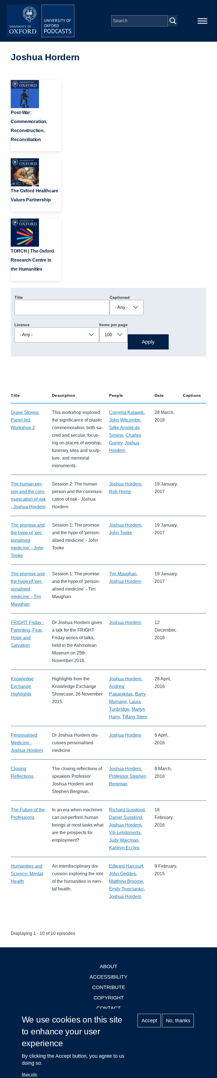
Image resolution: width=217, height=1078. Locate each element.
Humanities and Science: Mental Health (27, 874)
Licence (22, 324)
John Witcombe (124, 420)
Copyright (109, 998)
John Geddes (122, 873)
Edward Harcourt (126, 866)
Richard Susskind (127, 809)
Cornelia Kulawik (126, 412)
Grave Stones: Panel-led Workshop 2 (25, 420)
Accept (149, 1020)
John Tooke (120, 532)
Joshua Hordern (125, 484)
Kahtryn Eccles (124, 847)
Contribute (108, 987)
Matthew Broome (126, 881)
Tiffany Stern (134, 716)
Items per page (113, 324)
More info (29, 1074)
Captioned (120, 297)
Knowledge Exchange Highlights (22, 686)
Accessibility (108, 977)
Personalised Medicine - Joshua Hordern (27, 743)
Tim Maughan (122, 573)
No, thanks (178, 1020)
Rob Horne (120, 491)
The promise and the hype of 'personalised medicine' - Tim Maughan (28, 589)
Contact (108, 1008)
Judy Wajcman (123, 840)
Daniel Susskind (125, 817)
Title (18, 297)
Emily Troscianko (126, 889)
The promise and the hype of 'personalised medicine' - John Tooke (28, 540)
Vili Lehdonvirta (124, 832)
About (108, 966)
